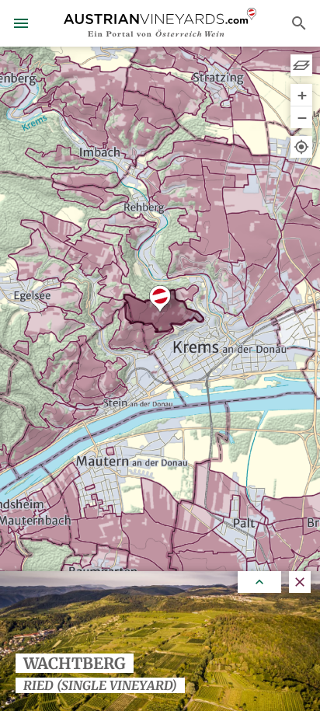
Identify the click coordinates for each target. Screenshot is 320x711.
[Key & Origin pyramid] (301, 65)
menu (21, 23)
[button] (160, 298)
